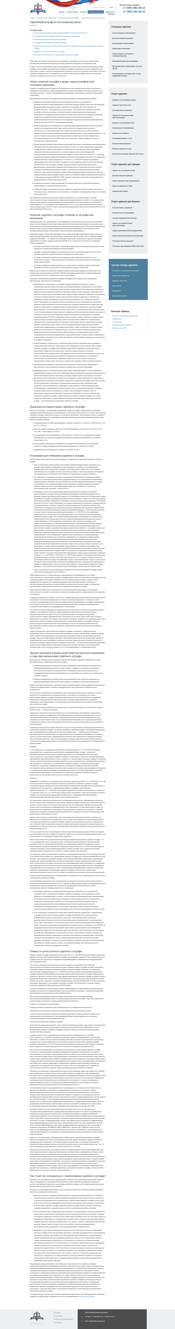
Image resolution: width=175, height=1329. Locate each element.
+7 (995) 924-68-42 (134, 11)
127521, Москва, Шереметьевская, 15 (96, 1312)
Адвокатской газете (86, 1296)
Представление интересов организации (127, 236)
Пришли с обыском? (119, 281)
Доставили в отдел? (119, 296)
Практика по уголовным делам (47, 18)
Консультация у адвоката (122, 208)
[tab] (128, 25)
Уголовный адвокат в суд (122, 138)
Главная (32, 18)
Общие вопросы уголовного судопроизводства (123, 55)
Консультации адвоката (121, 144)
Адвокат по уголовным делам (124, 100)
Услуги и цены (72, 12)
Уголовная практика (95, 12)
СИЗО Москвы (117, 322)
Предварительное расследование (69, 18)
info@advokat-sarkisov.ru (97, 1321)
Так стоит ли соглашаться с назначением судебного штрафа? (56, 55)
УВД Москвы (117, 319)
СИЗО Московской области (122, 325)
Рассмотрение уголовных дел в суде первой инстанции (126, 75)
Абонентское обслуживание (123, 128)
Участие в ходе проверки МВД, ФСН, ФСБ (128, 246)
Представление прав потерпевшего (126, 181)
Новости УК (110, 12)
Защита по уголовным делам (123, 170)
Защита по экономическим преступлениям (122, 116)
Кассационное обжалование (123, 43)
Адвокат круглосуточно (121, 105)
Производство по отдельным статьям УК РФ (127, 67)
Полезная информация (63, 1319)
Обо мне (62, 12)
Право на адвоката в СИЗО (122, 186)
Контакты (111, 14)
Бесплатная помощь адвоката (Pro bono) (127, 154)
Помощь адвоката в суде (121, 149)
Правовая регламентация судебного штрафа (50, 39)
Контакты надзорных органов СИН (125, 316)
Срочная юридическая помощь (124, 218)
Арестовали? (117, 286)
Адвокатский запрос (120, 191)
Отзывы (83, 12)
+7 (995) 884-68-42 (134, 8)
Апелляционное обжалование (123, 33)
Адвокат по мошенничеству (123, 123)
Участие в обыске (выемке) (122, 241)
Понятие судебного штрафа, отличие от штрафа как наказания (57, 36)
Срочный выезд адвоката (122, 110)
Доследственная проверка (122, 38)
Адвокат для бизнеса (120, 133)
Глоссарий (58, 1316)
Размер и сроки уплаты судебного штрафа (49, 51)
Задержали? (116, 291)
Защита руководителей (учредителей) (127, 231)
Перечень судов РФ (119, 328)
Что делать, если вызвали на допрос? (126, 271)
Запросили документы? (121, 276)
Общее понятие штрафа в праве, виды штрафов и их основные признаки (60, 33)
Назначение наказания (121, 48)
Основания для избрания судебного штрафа (50, 43)
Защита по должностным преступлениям (122, 224)
